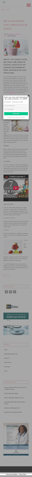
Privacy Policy (22, 474)
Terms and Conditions (12, 474)
